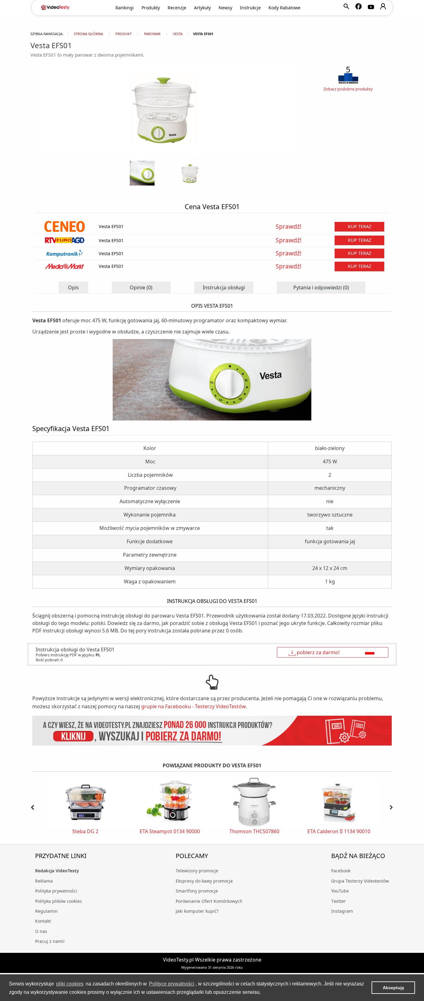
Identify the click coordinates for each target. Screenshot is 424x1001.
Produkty (151, 8)
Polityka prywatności (56, 891)
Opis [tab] (73, 287)
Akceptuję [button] (393, 987)
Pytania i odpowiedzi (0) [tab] (321, 287)
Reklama (44, 881)
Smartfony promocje (197, 891)
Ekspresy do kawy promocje (204, 881)
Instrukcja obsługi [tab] (224, 287)
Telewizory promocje (197, 871)
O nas (41, 931)
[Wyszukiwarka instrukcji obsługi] (212, 731)
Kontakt (43, 921)
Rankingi (124, 8)
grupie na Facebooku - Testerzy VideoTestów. (194, 706)
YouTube (340, 891)
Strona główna (88, 33)
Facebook (340, 871)
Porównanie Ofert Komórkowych (209, 901)
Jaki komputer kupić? (197, 911)
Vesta (178, 33)
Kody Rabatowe (284, 8)
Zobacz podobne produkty (348, 89)
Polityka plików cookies (58, 901)
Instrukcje (250, 8)
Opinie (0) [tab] (141, 287)
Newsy (225, 8)
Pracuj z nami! (50, 941)
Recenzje (177, 8)
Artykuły (202, 8)
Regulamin (46, 911)
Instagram (342, 911)
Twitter (338, 901)
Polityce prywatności (171, 983)
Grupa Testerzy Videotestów (360, 881)
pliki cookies (69, 983)
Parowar (152, 33)
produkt (123, 33)
